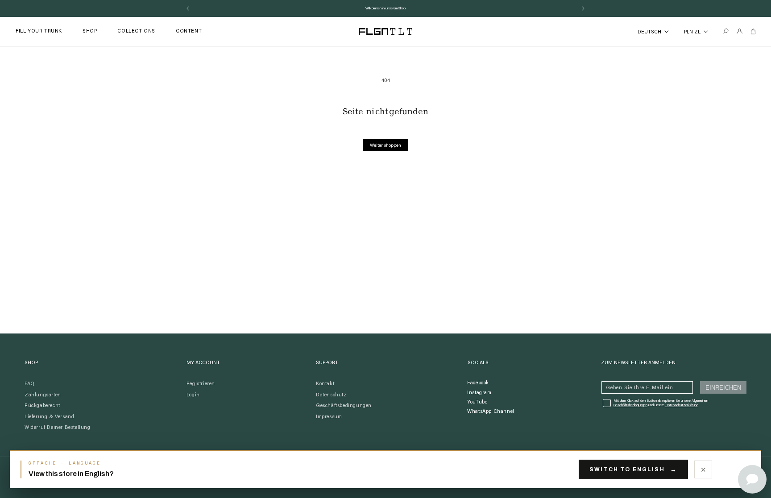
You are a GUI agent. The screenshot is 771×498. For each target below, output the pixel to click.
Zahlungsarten (43, 395)
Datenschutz (331, 395)
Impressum (329, 417)
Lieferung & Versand (49, 417)
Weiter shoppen (385, 146)
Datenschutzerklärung (681, 405)
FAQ (30, 384)
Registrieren (201, 384)
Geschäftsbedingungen (344, 405)
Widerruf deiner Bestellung (58, 427)
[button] (89, 31)
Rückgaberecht (42, 405)
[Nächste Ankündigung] (583, 8)
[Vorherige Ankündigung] (188, 8)
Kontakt (325, 384)
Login (193, 395)
